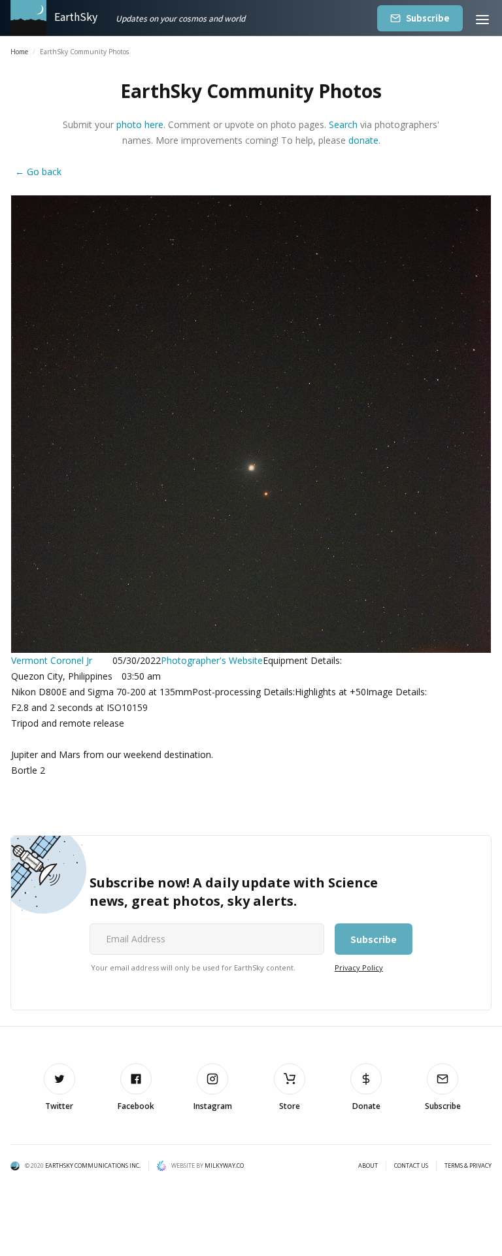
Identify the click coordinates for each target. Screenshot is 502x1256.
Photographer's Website (212, 660)
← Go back (38, 171)
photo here (139, 124)
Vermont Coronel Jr (51, 660)
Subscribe (428, 18)
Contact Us (411, 1166)
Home (19, 51)
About (368, 1166)
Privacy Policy (359, 967)
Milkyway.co (224, 1165)
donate (363, 140)
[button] (482, 18)
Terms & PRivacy (468, 1166)
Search (343, 124)
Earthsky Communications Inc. (93, 1165)
